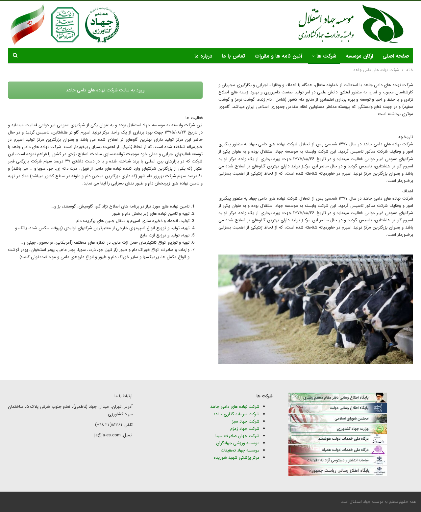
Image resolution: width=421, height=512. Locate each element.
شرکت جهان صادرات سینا (237, 435)
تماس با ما (233, 56)
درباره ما (203, 56)
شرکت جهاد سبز (246, 421)
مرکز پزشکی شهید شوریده (236, 457)
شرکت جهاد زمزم (245, 428)
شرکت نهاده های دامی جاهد (235, 406)
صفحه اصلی (396, 56)
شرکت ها (326, 56)
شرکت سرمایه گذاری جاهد (236, 414)
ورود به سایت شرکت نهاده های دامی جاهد (105, 90)
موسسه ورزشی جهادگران (238, 443)
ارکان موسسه (359, 56)
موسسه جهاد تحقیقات (240, 450)
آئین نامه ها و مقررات (278, 56)
